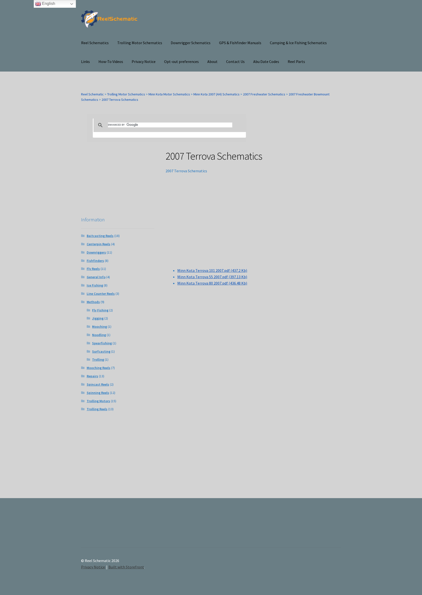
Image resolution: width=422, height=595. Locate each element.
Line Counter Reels (101, 293)
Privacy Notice (144, 61)
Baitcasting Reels (100, 236)
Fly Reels (93, 269)
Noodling (99, 335)
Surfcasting (101, 351)
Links (85, 61)
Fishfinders (95, 260)
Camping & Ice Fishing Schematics (298, 42)
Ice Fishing (95, 285)
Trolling (98, 359)
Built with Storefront (126, 566)
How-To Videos (110, 61)
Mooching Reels (98, 368)
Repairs (92, 376)
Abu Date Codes (266, 61)
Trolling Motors (98, 401)
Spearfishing (102, 343)
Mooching (99, 326)
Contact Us (235, 61)
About (212, 61)
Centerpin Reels (98, 244)
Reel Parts (296, 61)
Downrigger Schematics (191, 42)
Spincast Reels (98, 384)
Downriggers (96, 252)
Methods (93, 302)
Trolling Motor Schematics (139, 42)
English (48, 3)
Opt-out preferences (181, 61)
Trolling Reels (97, 409)
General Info (96, 277)
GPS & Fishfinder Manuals (240, 42)
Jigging (98, 318)
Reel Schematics (95, 42)
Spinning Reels (98, 392)
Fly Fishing (100, 310)
